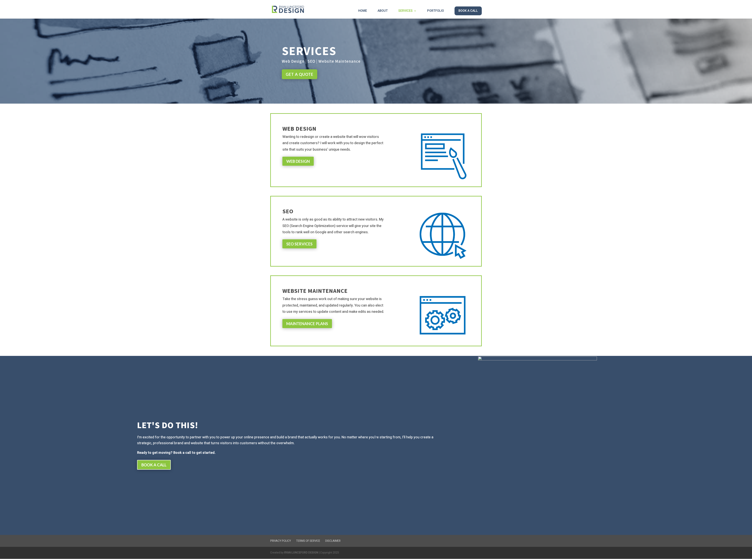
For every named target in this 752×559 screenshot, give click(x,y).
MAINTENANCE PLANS (307, 323)
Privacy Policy (280, 541)
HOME (362, 11)
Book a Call (153, 464)
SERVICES (405, 11)
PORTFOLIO (435, 11)
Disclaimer (333, 541)
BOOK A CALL (468, 10)
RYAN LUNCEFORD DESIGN (301, 553)
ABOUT (383, 11)
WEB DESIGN (298, 161)
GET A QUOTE (299, 74)
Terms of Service (308, 541)
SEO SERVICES (299, 244)
